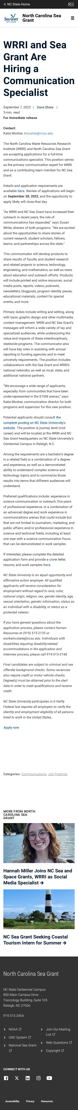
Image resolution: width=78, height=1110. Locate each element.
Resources (47, 1101)
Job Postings (57, 774)
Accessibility (12, 1101)
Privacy (30, 1101)
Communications (34, 774)
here (21, 191)
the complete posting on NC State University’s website (34, 422)
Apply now (11, 727)
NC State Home (18, 4)
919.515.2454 (13, 1016)
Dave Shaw (45, 107)
